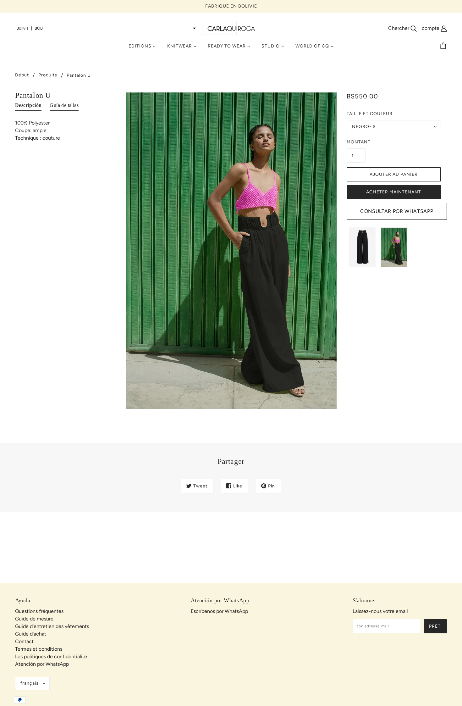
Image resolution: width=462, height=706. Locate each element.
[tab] (28, 106)
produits (47, 75)
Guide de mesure (34, 619)
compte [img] (431, 28)
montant (356, 142)
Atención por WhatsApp (42, 664)
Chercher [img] (399, 28)
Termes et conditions (38, 649)
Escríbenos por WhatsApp (219, 611)
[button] (106, 28)
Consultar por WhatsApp (396, 211)
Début (22, 75)
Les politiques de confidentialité (51, 656)
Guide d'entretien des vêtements (52, 626)
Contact (24, 641)
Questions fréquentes (39, 611)
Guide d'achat (30, 634)
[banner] (231, 28)
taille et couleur (370, 113)
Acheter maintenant (393, 192)
